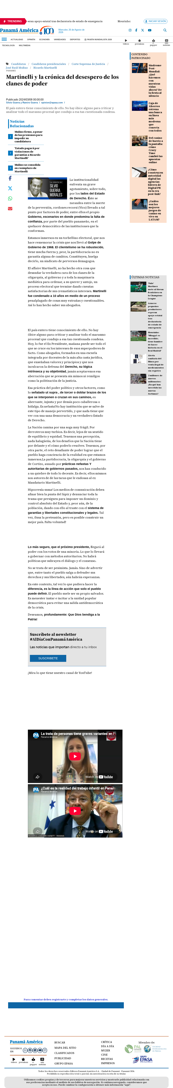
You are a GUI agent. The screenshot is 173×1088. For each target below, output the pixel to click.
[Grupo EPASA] (142, 1062)
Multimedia (24, 45)
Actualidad (17, 39)
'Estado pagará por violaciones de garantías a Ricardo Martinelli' (27, 153)
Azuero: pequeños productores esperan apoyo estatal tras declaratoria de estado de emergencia (155, 315)
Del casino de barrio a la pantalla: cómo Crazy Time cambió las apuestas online (156, 150)
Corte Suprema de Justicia (89, 64)
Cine (104, 1054)
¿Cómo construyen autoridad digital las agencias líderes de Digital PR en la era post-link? (155, 182)
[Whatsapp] (25, 1050)
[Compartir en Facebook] (10, 178)
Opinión (31, 39)
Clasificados (64, 1053)
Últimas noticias (145, 277)
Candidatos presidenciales (49, 64)
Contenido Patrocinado (140, 56)
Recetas (107, 1059)
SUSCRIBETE (48, 658)
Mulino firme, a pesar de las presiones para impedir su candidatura (29, 136)
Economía (44, 39)
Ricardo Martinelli (45, 67)
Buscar (59, 1042)
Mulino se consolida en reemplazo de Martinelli (27, 168)
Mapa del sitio (65, 1048)
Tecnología (8, 45)
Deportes (75, 39)
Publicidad (62, 1058)
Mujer (105, 1050)
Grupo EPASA (63, 1063)
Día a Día (107, 1046)
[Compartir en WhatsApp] (10, 199)
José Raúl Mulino (17, 67)
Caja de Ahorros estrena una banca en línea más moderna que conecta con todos (155, 116)
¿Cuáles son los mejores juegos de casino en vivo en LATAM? (155, 210)
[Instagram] (130, 30)
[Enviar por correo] (10, 209)
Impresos (108, 1063)
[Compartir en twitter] (10, 188)
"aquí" (127, 1084)
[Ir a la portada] (19, 31)
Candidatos (19, 64)
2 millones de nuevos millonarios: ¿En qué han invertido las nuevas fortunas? (155, 384)
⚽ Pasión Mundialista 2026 (98, 39)
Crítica (106, 1042)
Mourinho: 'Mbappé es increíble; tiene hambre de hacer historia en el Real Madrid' (155, 341)
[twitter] (142, 30)
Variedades (60, 39)
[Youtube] (150, 30)
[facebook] (136, 30)
